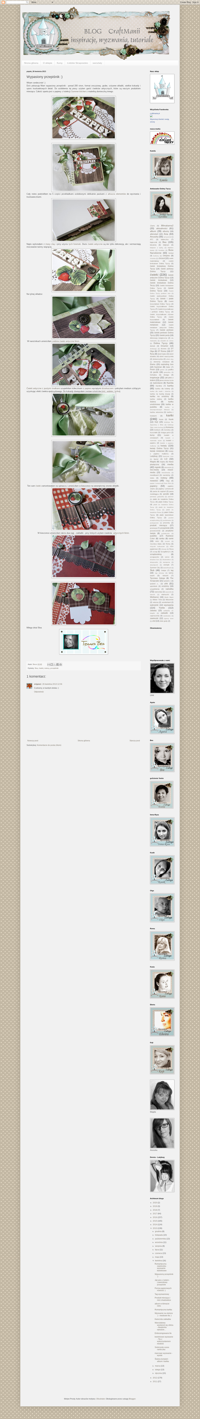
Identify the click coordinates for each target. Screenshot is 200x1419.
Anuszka (154, 236)
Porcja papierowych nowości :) (163, 1289)
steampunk (154, 565)
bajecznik (153, 242)
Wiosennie (169, 600)
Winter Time (157, 600)
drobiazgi (153, 349)
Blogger (132, 1399)
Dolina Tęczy (161, 343)
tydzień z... (154, 584)
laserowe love (168, 456)
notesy (46, 668)
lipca (157, 1250)
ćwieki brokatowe (158, 280)
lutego (158, 1370)
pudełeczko (165, 533)
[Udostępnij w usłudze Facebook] (57, 664)
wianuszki (165, 594)
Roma (168, 544)
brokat (171, 253)
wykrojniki (154, 605)
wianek (152, 594)
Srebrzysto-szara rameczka (162, 1348)
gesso (162, 369)
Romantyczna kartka (163, 1310)
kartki (169, 415)
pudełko (153, 536)
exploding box (167, 364)
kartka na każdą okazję (160, 394)
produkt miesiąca (158, 525)
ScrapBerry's (166, 552)
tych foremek (75, 244)
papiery (153, 486)
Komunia (169, 427)
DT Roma (162, 351)
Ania (166, 234)
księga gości (166, 432)
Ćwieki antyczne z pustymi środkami (43, 388)
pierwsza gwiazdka (157, 496)
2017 (155, 1214)
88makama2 (167, 225)
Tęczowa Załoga (157, 578)
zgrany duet (168, 618)
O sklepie (47, 63)
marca (158, 1366)
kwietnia (158, 1261)
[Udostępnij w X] (54, 664)
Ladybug (154, 456)
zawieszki (154, 618)
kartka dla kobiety (162, 389)
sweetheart (167, 568)
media (170, 464)
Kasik (171, 419)
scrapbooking (156, 554)
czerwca (158, 1253)
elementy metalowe (161, 362)
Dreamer (164, 346)
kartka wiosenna (156, 412)
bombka (161, 250)
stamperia (166, 562)
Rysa (171, 549)
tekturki (165, 576)
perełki (166, 494)
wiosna (155, 602)
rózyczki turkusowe (157, 546)
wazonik (168, 592)
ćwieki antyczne (95, 244)
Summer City (155, 568)
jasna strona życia (166, 380)
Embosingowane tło (163, 1333)
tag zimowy (159, 573)
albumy (166, 231)
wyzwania (168, 605)
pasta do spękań (159, 491)
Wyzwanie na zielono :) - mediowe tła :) (164, 1314)
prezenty (166, 523)
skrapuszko (154, 562)
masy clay (50, 244)
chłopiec (166, 256)
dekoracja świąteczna (158, 338)
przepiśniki (54, 668)
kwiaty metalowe (157, 451)
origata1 (37, 684)
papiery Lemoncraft (165, 489)
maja (157, 1257)
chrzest (162, 258)
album (153, 231)
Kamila (170, 383)
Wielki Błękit (168, 597)
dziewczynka (158, 359)
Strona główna (31, 63)
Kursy (59, 63)
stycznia (158, 1373)
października (160, 1239)
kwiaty (164, 445)
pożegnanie (154, 523)
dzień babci (162, 354)
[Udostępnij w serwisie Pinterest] (60, 664)
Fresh (152, 369)
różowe (163, 549)
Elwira (152, 364)
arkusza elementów (117, 194)
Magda (153, 462)
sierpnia (158, 1246)
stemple (166, 565)
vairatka (169, 589)
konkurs (157, 430)
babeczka (164, 239)
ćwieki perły (165, 335)
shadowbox (166, 559)
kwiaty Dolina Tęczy (159, 448)
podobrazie (167, 520)
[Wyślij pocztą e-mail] (48, 664)
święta (163, 570)
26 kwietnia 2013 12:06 (52, 684)
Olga (168, 481)
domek (152, 346)
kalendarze (158, 383)
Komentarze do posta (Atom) (49, 745)
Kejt (156, 422)
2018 (155, 1210)
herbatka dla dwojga (159, 375)
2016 (155, 1217)
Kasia (161, 419)
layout (156, 459)
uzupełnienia (154, 589)
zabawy (153, 610)
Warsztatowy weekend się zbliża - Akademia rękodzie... (164, 1326)
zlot (153, 621)
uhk (166, 583)
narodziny (166, 475)
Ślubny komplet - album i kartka (162, 1360)
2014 (155, 1224)
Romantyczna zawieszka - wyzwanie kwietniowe (161, 1267)
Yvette (162, 607)
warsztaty (97, 63)
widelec (110, 391)
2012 (155, 1378)
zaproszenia (154, 616)
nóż (103, 391)
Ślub (152, 570)
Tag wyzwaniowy (162, 1294)
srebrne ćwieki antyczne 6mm (65, 341)
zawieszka (167, 616)
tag (172, 570)
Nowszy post (32, 741)
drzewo (163, 349)
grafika (170, 369)
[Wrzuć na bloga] (51, 664)
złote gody (164, 621)
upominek (153, 586)
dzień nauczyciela (166, 356)
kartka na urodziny (159, 396)
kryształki (153, 432)
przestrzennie (155, 531)
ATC (151, 239)
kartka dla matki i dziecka (160, 391)
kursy (152, 435)
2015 (155, 1221)
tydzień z (167, 581)
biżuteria (153, 245)
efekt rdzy (169, 359)
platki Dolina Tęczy (165, 502)
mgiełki (158, 467)
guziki (155, 372)
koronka (167, 430)
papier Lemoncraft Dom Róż (160, 483)
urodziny (165, 586)
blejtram (166, 245)
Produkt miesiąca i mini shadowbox (163, 1299)
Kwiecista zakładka (163, 1319)
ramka (161, 538)
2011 (155, 1381)
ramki (171, 538)
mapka (162, 462)
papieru (88, 388)
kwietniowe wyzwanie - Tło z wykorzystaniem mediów (164, 1340)
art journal (167, 237)
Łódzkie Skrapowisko (77, 63)
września (159, 1242)
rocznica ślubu (156, 544)
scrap (155, 552)
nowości (154, 480)
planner (170, 496)
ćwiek (38, 486)
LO (165, 459)
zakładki (164, 613)
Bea (36, 668)
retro (157, 541)
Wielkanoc (154, 597)
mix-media (154, 470)
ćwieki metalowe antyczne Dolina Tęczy (161, 327)
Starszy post (135, 741)
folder (168, 367)
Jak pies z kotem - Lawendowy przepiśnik (162, 1282)
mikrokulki (167, 467)
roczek (167, 541)
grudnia (158, 1231)
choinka (153, 258)
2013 (155, 1228)
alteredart (154, 234)
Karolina (159, 386)
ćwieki (41, 668)
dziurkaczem (107, 388)
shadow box (154, 559)
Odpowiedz (39, 692)
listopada (159, 1235)
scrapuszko (154, 557)
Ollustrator (100, 1399)
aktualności (161, 228)
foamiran (158, 367)
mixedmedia (166, 472)
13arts (152, 226)
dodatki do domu (167, 341)
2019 (155, 1206)
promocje (153, 528)
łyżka (117, 391)
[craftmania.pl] (151, 116)
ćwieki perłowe (166, 330)
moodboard (154, 475)
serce (167, 557)
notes (152, 478)
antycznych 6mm (121, 533)
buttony (156, 256)
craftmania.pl (155, 113)
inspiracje (154, 377)
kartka (170, 385)
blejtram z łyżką (156, 248)
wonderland (166, 602)
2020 (155, 1203)
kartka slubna (156, 399)
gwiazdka (167, 372)
